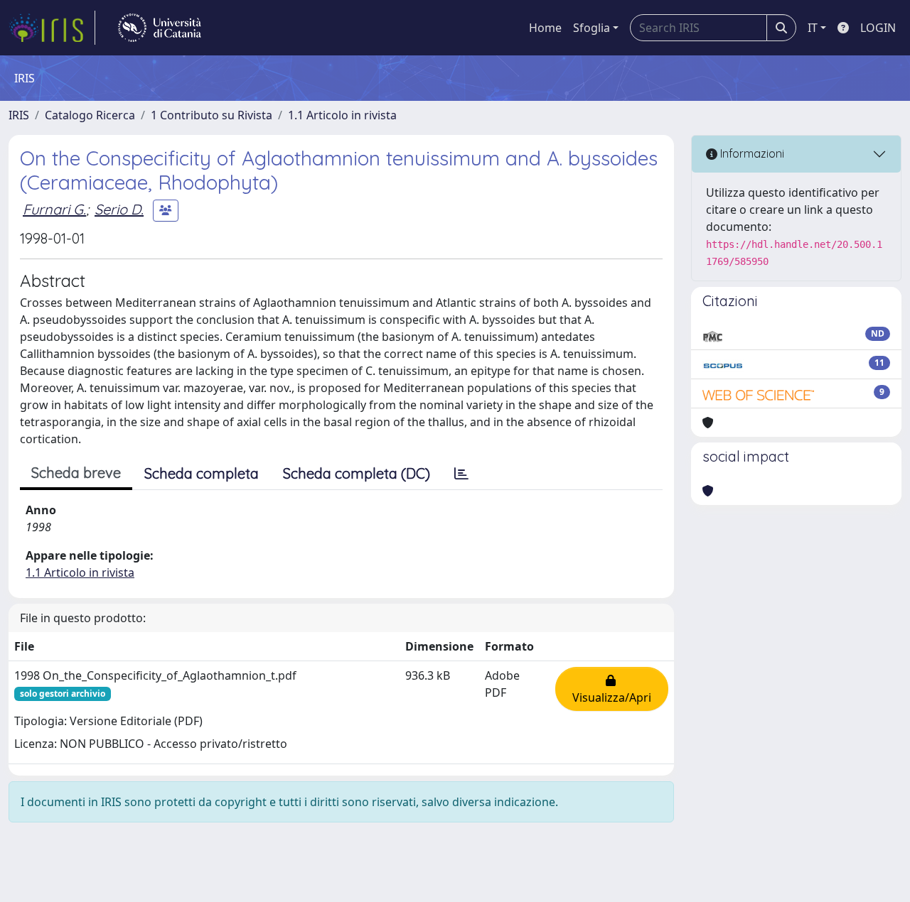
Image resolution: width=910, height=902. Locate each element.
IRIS (19, 115)
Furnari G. (54, 209)
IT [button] (813, 28)
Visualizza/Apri (611, 689)
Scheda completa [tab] (201, 473)
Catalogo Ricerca (90, 115)
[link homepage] (52, 28)
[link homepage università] (160, 28)
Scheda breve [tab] (76, 473)
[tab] (461, 474)
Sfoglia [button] (591, 28)
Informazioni (750, 153)
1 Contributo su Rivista (211, 115)
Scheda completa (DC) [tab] (356, 473)
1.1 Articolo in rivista (342, 115)
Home (545, 28)
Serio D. (119, 209)
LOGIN (878, 28)
